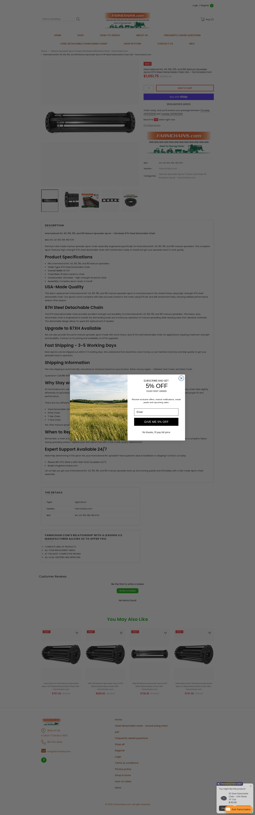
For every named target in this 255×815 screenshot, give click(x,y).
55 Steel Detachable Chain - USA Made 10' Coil (238, 787)
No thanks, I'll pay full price (156, 432)
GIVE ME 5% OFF (156, 421)
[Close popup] (250, 776)
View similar (226, 799)
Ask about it (242, 799)
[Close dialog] (181, 378)
